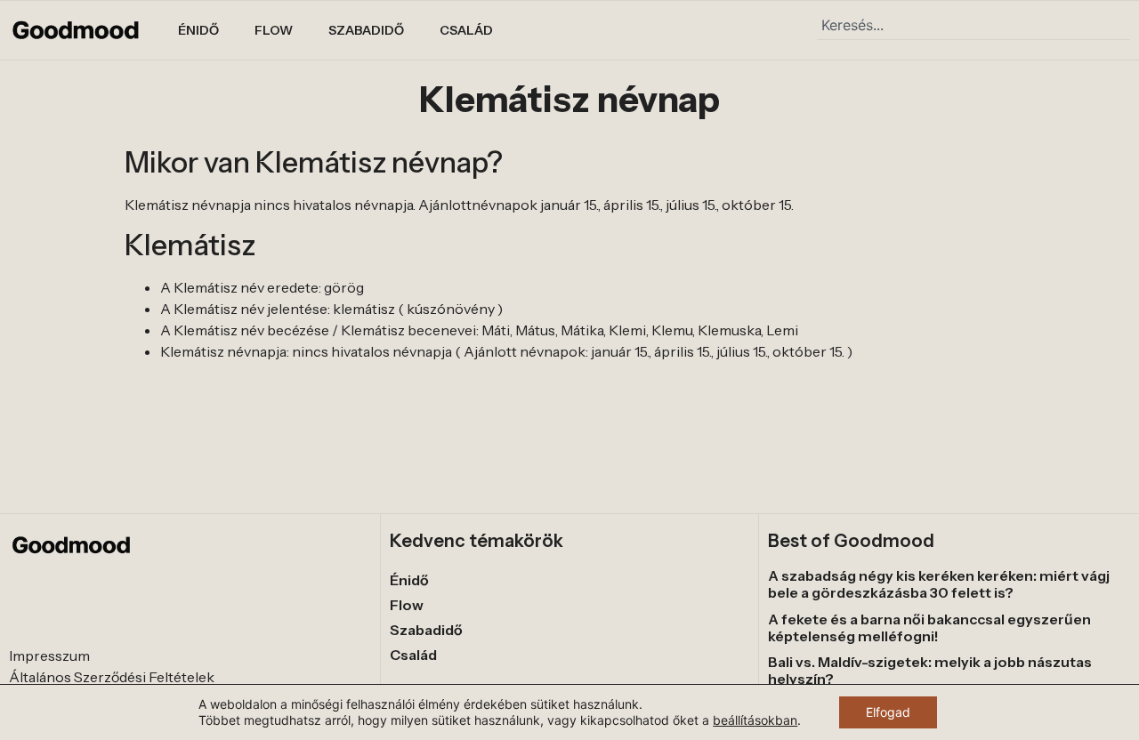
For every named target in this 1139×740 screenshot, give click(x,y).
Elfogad (888, 712)
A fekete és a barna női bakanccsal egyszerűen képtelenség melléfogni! (929, 627)
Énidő (198, 30)
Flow (273, 30)
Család (466, 30)
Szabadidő (366, 30)
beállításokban (755, 720)
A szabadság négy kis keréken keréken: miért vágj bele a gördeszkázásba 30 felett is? (939, 584)
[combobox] (973, 25)
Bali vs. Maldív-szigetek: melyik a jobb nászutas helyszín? (930, 670)
